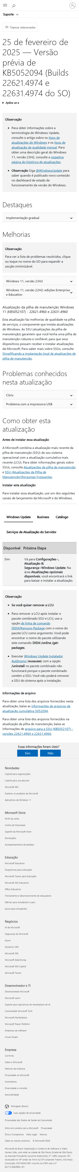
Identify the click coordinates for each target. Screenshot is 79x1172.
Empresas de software (16, 1030)
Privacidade (46, 1128)
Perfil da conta (12, 818)
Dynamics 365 (12, 946)
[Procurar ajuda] (14, 5)
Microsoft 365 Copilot (15, 966)
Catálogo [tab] (62, 517)
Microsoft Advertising (15, 959)
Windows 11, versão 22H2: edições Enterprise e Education (38, 292)
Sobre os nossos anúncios (17, 1140)
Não (50, 753)
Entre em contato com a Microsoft (21, 1128)
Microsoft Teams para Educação (20, 876)
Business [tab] (43, 517)
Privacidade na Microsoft (17, 1075)
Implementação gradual (22, 218)
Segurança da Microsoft (16, 933)
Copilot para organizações (18, 773)
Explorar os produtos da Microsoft (21, 793)
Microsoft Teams (13, 972)
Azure (8, 940)
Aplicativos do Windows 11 (18, 799)
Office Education (13, 889)
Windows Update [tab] (18, 517)
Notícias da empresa (15, 1068)
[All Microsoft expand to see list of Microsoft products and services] (5, 5)
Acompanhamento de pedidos (19, 844)
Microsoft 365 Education (17, 882)
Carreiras (9, 1055)
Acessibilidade (12, 1094)
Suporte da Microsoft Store (18, 831)
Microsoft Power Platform (17, 1023)
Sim (27, 753)
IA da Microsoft (12, 927)
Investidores (11, 1081)
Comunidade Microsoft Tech (18, 1010)
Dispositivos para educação (18, 869)
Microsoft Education (15, 863)
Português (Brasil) (19, 1106)
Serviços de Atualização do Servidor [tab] (31, 532)
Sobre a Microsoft (13, 1062)
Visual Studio (11, 1036)
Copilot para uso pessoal (17, 780)
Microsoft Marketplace (16, 1017)
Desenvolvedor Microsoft (17, 991)
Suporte (9, 14)
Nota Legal (31, 1134)
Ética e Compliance (14, 1134)
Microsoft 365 (11, 786)
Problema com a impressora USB (29, 404)
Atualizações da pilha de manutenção (50, 467)
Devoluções (10, 838)
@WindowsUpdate (49, 170)
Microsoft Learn (12, 997)
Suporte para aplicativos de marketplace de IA (27, 1004)
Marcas (43, 1134)
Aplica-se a (12, 103)
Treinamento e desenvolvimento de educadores (28, 895)
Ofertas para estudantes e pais (20, 902)
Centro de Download (15, 825)
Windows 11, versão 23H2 (24, 281)
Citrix (9, 395)
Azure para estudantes (16, 908)
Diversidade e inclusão (16, 1088)
